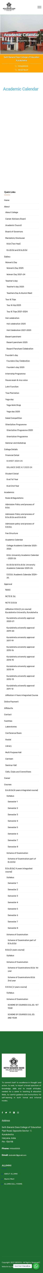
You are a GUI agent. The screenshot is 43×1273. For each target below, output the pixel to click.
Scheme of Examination (17, 853)
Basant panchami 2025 (17, 342)
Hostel (8, 739)
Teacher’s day (11, 281)
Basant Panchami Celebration (20, 349)
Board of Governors (14, 232)
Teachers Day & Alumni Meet (19, 293)
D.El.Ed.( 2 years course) (16, 987)
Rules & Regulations (14, 498)
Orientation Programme (16, 424)
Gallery (7, 257)
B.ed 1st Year (12, 479)
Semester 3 (13, 814)
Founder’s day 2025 (15, 367)
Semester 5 (13, 827)
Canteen (9, 759)
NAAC (8, 590)
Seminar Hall (11, 765)
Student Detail (12, 474)
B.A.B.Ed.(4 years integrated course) (21, 790)
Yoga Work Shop (14, 405)
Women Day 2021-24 (16, 274)
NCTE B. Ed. (10, 596)
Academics (9, 492)
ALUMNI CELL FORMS (13, 1184)
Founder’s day (11, 355)
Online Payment (11, 702)
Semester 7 (13, 840)
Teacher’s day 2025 (15, 287)
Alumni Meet (9, 1179)
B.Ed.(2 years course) (14, 950)
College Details (11, 449)
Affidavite (8, 708)
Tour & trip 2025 (14, 305)
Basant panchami (13, 337)
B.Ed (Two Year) (13, 244)
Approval (8, 584)
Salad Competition (13, 418)
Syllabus (10, 796)
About (7, 207)
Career (7, 778)
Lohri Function (12, 387)
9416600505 (22, 66)
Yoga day (9, 399)
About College (11, 212)
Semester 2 (13, 808)
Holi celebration (12, 318)
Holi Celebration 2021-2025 (19, 330)
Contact (8, 714)
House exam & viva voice (16, 380)
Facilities (8, 721)
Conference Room (13, 733)
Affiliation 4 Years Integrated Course (21, 695)
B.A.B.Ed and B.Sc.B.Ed (17, 250)
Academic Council (13, 225)
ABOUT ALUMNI (10, 1174)
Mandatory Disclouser (15, 238)
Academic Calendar (14, 540)
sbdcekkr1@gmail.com (17, 1155)
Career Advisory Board (15, 219)
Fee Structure (11, 533)
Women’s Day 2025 (15, 268)
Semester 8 (13, 847)
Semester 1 (13, 802)
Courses (7, 784)
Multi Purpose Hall (13, 752)
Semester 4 (13, 821)
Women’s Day (11, 262)
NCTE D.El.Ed (11, 603)
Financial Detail (12, 455)
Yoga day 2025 (13, 411)
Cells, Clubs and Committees (18, 772)
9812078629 (23, 70)
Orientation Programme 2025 (20, 430)
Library (8, 746)
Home (6, 200)
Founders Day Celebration (18, 361)
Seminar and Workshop (15, 443)
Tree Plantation (12, 393)
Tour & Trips (10, 299)
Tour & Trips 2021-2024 (17, 311)
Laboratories (11, 727)
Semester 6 (13, 834)
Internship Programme (15, 374)
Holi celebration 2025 (16, 324)
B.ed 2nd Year (13, 486)
